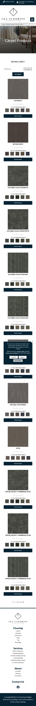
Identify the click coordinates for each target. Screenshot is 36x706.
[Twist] (27, 284)
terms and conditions (12, 353)
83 (21, 602)
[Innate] (22, 371)
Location (18, 671)
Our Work (18, 676)
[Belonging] (7, 371)
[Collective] (17, 197)
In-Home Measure (18, 662)
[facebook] (18, 687)
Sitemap (23, 702)
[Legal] (22, 110)
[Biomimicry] (18, 175)
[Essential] (12, 371)
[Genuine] (17, 110)
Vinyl (18, 638)
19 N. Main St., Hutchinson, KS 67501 (26, 2)
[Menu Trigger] (32, 19)
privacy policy (21, 351)
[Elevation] (17, 153)
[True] (28, 457)
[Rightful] (23, 457)
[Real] (27, 110)
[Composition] (22, 197)
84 (23, 602)
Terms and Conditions (25, 699)
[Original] (27, 371)
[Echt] (12, 110)
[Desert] (12, 153)
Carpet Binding (18, 658)
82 (18, 602)
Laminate (18, 633)
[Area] (18, 132)
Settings (18, 360)
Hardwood (18, 635)
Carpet (12, 24)
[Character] (12, 197)
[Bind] (18, 262)
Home (3, 24)
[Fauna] (22, 153)
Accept (13, 357)
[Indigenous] (17, 371)
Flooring (8, 24)
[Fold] (17, 284)
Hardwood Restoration (18, 660)
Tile (18, 640)
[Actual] (18, 89)
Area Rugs (18, 642)
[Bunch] (12, 284)
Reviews (18, 673)
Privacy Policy (14, 702)
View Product (18, 116)
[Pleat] (22, 284)
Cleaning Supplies (18, 653)
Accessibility (13, 699)
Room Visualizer (18, 651)
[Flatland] (27, 153)
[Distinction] (27, 197)
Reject (22, 357)
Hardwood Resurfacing (18, 655)
